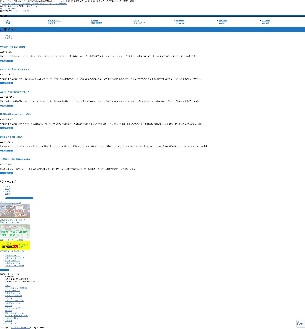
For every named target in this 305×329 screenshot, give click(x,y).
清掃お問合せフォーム (14, 313)
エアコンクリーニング (14, 258)
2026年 (8, 186)
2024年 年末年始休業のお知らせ (14, 92)
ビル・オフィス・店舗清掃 (16, 288)
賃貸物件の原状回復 (13, 296)
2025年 (8, 189)
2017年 (8, 194)
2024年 (8, 191)
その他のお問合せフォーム (16, 318)
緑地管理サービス (12, 263)
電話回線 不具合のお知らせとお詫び (15, 114)
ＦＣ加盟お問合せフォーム (16, 316)
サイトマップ (10, 323)
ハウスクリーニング (13, 298)
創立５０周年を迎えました (11, 137)
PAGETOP (4, 270)
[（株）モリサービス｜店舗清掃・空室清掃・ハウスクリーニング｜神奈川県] (33, 4)
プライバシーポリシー (14, 266)
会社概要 (8, 306)
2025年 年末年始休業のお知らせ (14, 69)
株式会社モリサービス (20, 328)
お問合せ (8, 311)
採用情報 (8, 321)
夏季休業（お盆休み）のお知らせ (14, 47)
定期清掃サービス (12, 256)
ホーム (7, 286)
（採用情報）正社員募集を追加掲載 (15, 159)
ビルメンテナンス (12, 261)
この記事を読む (6, 61)
